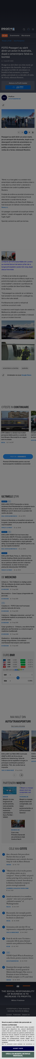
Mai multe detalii (13, 1042)
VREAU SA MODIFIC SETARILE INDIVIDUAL (18, 1054)
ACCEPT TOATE (18, 1048)
